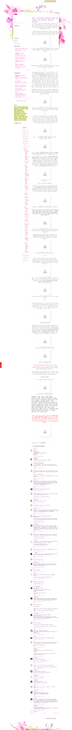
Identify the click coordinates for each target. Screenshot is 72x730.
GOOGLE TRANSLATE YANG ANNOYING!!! (26, 175)
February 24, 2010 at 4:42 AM (38, 662)
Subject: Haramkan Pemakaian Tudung (26, 216)
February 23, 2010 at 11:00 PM (38, 531)
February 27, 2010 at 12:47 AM (38, 710)
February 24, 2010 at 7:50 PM (38, 696)
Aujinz (35, 573)
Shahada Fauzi (36, 562)
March (26, 148)
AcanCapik (35, 670)
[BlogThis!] (42, 442)
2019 (25, 130)
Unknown (35, 449)
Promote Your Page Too (17, 43)
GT (34, 469)
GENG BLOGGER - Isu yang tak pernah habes (26, 210)
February (27, 255)
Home (15, 14)
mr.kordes (35, 657)
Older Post (33, 713)
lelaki (23, 116)
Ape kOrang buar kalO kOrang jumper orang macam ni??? (26, 246)
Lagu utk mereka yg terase (26, 162)
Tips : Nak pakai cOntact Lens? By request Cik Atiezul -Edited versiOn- (45, 20)
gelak (23, 111)
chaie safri (36, 690)
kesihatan (42, 443)
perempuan (20, 118)
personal (24, 118)
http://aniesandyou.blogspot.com (21, 49)
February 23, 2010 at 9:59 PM (38, 456)
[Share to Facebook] (44, 442)
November (27, 141)
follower (26, 108)
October (27, 143)
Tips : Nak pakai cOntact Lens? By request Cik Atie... (26, 168)
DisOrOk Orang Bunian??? (26, 221)
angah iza (35, 499)
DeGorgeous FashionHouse (38, 463)
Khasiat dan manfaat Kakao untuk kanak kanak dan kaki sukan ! (21, 78)
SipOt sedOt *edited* (26, 252)
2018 (25, 131)
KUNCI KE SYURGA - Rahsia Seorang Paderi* (26, 199)
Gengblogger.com (17, 113)
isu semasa (23, 115)
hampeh (15, 115)
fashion (38, 443)
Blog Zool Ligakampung (20, 85)
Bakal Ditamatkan (19, 86)
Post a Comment (34, 711)
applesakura (36, 457)
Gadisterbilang (16, 40)
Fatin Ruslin (36, 613)
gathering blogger (17, 111)
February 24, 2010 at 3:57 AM (38, 647)
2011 (25, 135)
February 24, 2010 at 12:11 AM (38, 571)
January (27, 257)
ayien (35, 685)
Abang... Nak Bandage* (26, 194)
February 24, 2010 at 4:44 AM (38, 668)
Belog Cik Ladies (19, 57)
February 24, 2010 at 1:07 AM (38, 601)
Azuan (35, 636)
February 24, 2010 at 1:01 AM (38, 578)
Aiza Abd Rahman (37, 586)
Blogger (24, 100)
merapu (26, 116)
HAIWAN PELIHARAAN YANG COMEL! (26, 158)
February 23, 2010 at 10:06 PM (38, 461)
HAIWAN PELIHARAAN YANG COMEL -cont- (26, 152)
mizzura (35, 697)
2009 (25, 260)
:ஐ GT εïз (41, 7)
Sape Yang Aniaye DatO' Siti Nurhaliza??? (26, 225)
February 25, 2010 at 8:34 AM (38, 704)
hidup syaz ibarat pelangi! (19, 54)
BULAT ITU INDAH (19, 64)
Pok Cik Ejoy (18, 88)
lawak (20, 116)
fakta (35, 443)
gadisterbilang (20, 110)
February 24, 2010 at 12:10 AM (38, 567)
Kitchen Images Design (20, 58)
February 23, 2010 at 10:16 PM (38, 478)
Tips (45, 443)
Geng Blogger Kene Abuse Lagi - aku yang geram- (26, 181)
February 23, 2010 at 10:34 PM (38, 490)
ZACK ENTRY (36, 675)
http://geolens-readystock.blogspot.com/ (43, 366)
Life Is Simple (19, 93)
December (27, 138)
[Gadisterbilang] (14, 42)
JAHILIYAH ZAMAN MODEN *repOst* (26, 239)
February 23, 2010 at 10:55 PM (38, 522)
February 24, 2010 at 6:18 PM (38, 689)
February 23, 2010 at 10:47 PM (38, 502)
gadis (15, 110)
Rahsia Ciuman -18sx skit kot (26, 204)
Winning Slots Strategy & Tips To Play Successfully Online (21, 83)
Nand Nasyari (36, 524)
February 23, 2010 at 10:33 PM (38, 486)
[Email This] (41, 442)
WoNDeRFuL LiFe (19, 60)
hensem (18, 115)
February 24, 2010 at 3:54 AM (38, 639)
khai (34, 629)
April (26, 146)
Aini (34, 487)
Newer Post (56, 713)
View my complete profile (18, 22)
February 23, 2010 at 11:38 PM (38, 556)
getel (25, 113)
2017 (25, 133)
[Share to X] (43, 442)
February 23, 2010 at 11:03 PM (38, 538)
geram (22, 113)
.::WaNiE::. (36, 552)
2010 (25, 136)
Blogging (16, 108)
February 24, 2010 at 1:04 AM (38, 595)
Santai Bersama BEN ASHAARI (20, 76)
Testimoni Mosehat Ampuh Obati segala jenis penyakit (20, 90)
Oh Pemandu (18, 81)
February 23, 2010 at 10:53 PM (38, 513)
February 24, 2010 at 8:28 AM (38, 678)
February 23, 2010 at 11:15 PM (38, 546)
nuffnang (16, 118)
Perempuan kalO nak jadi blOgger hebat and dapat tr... (26, 233)
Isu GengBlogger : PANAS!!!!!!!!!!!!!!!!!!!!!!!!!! (26, 188)
